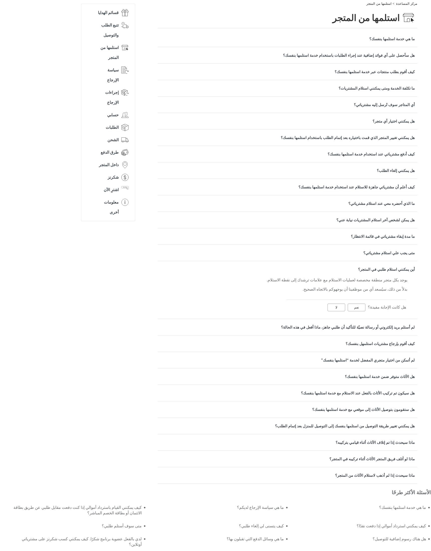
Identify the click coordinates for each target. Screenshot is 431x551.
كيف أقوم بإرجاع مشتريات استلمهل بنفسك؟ (380, 343)
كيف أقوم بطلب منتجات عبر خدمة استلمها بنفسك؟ (375, 72)
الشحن (113, 140)
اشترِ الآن (111, 190)
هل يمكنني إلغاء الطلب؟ (396, 170)
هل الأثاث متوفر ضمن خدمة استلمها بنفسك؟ (380, 376)
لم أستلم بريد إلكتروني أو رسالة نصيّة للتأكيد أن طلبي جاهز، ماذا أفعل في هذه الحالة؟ (348, 327)
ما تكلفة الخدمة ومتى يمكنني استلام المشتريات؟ (377, 88)
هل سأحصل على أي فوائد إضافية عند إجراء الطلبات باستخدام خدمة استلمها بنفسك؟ (349, 55)
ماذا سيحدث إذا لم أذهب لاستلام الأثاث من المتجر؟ (375, 475)
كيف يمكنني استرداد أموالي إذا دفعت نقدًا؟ (391, 526)
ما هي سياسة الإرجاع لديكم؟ (260, 507)
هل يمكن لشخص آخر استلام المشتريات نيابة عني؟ (375, 220)
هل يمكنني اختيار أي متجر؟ (394, 121)
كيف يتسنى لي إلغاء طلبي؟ (261, 526)
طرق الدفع (110, 152)
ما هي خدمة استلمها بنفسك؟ (392, 39)
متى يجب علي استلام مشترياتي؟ (389, 253)
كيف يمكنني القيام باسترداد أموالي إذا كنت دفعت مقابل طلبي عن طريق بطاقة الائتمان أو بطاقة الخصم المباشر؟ (77, 510)
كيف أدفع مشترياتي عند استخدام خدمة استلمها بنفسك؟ (371, 154)
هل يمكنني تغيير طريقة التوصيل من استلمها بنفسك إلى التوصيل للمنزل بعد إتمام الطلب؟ (345, 426)
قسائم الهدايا (108, 12)
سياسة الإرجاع (113, 75)
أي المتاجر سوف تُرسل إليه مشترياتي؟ (384, 105)
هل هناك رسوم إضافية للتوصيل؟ (399, 539)
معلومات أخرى (111, 207)
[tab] (287, 39)
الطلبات (112, 127)
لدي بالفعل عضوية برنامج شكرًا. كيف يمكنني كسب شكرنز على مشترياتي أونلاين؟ (81, 542)
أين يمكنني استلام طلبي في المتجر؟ (386, 269)
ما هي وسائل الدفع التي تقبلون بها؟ (255, 539)
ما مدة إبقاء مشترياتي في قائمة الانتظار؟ (383, 236)
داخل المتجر (109, 165)
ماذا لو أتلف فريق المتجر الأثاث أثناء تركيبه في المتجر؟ (372, 459)
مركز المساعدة (406, 3)
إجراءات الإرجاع (112, 97)
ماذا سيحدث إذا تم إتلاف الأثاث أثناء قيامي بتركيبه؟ (375, 442)
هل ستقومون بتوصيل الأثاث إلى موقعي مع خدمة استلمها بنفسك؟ (363, 409)
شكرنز (113, 177)
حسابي (113, 115)
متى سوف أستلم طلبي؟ (121, 526)
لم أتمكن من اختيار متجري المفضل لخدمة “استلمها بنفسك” (368, 360)
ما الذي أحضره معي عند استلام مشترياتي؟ (381, 203)
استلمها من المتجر (379, 3)
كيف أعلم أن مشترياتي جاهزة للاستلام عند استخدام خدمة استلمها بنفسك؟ (357, 187)
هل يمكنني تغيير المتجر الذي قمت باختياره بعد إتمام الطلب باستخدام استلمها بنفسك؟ (348, 137)
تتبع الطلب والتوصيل (110, 30)
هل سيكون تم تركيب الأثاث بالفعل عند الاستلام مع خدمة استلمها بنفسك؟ (358, 393)
